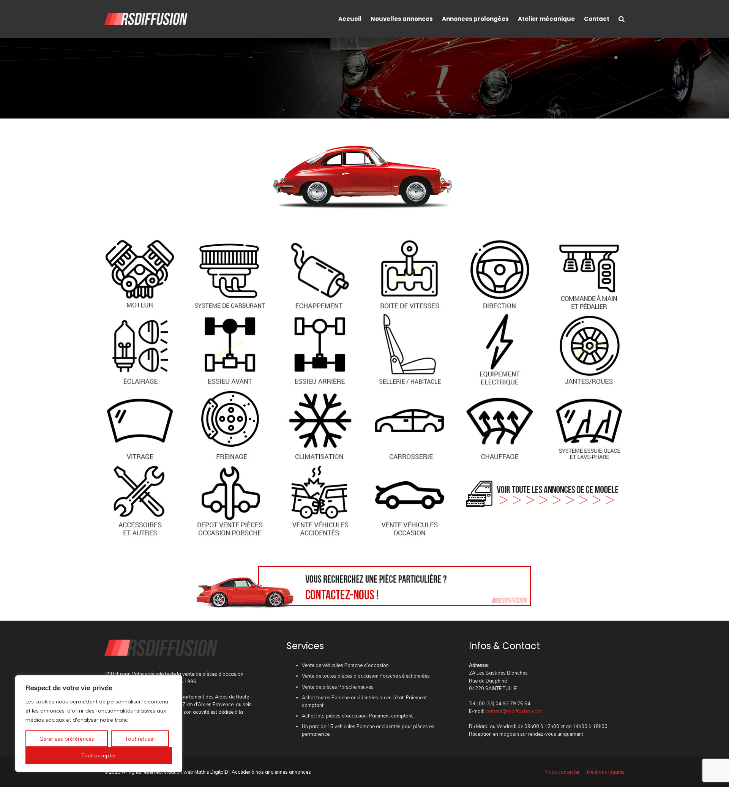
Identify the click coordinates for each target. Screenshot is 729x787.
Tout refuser (140, 738)
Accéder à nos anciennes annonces (271, 772)
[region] (98, 723)
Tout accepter (98, 755)
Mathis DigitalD (211, 772)
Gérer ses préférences (66, 738)
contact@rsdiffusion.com (513, 711)
